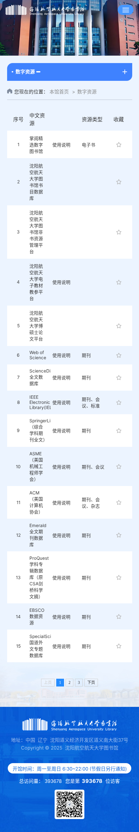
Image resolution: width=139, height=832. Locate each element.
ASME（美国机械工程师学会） (36, 466)
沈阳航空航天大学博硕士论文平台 (36, 325)
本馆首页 (59, 92)
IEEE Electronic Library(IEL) (41, 402)
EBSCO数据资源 (36, 616)
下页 (91, 682)
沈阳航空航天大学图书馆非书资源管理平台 (36, 232)
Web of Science (37, 355)
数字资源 (86, 92)
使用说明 (61, 144)
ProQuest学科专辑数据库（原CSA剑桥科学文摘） (39, 577)
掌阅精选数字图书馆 (36, 145)
